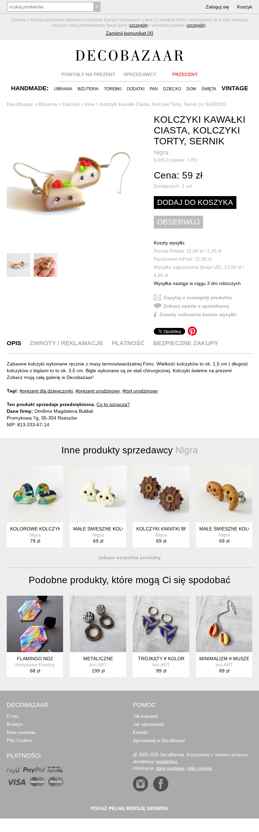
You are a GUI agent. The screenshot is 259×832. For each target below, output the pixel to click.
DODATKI (135, 89)
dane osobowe (170, 768)
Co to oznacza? (113, 404)
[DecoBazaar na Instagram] (140, 783)
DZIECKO (172, 89)
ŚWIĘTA (208, 89)
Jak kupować (146, 716)
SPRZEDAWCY (139, 74)
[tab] (14, 343)
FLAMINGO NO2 (35, 658)
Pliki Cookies (19, 740)
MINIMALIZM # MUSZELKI (228, 658)
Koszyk (244, 6)
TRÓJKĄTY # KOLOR (161, 658)
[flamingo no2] (35, 624)
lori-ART (98, 664)
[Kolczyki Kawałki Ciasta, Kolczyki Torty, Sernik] (73, 183)
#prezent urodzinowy (98, 391)
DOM (191, 89)
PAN (154, 89)
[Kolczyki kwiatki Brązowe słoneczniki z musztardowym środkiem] (161, 494)
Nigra (161, 152)
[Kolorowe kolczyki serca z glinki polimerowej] (35, 494)
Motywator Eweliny (35, 664)
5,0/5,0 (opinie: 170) (175, 160)
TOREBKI (112, 89)
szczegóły (139, 25)
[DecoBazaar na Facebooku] (160, 783)
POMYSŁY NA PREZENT (88, 74)
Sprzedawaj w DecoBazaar (159, 740)
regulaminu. (166, 761)
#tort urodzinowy (140, 391)
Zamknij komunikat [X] (129, 33)
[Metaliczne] (98, 624)
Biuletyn (15, 724)
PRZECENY (185, 74)
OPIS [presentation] (14, 343)
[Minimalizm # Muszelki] (224, 624)
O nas (13, 716)
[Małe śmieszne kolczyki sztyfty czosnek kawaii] (98, 494)
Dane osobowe (21, 732)
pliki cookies (200, 768)
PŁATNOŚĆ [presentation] (128, 343)
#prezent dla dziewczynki (46, 391)
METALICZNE (98, 658)
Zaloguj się (217, 6)
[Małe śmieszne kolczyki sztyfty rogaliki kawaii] (224, 494)
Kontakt (140, 732)
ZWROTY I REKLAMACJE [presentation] (66, 343)
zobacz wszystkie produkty (129, 557)
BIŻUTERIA (88, 89)
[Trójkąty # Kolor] (161, 624)
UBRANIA (63, 89)
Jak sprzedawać (149, 724)
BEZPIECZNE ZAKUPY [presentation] (185, 343)
